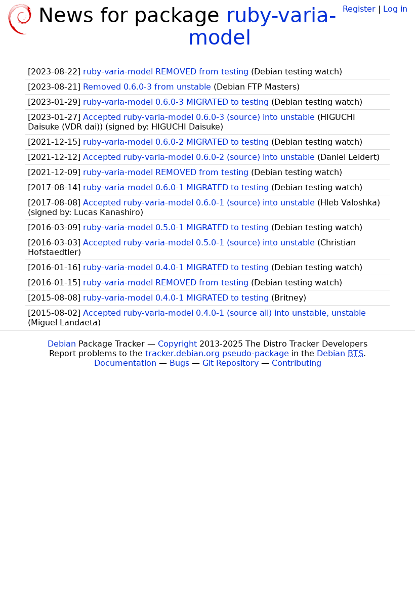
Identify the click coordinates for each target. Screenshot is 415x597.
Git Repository (230, 363)
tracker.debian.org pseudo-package (217, 353)
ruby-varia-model (262, 26)
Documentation (125, 363)
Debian (62, 344)
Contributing (296, 363)
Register (359, 9)
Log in (395, 9)
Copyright (177, 344)
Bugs (179, 363)
